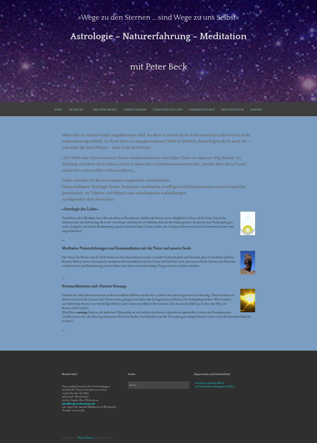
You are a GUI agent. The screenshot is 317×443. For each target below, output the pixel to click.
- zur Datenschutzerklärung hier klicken (214, 386)
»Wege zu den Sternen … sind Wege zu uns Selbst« (158, 18)
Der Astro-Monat (105, 109)
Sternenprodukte (202, 109)
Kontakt (256, 109)
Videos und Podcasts (168, 109)
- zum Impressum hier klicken (209, 383)
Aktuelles (76, 109)
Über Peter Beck (232, 109)
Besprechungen (135, 109)
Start (58, 109)
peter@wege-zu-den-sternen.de (78, 403)
